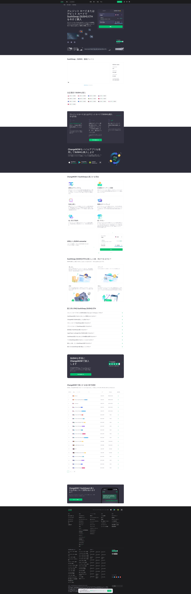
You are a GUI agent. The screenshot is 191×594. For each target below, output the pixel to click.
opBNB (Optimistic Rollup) (79, 445)
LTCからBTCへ (97, 569)
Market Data (88, 85)
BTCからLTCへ (103, 561)
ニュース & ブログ (71, 517)
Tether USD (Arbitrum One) (81, 437)
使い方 (102, 517)
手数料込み (101, 17)
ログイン (119, 1)
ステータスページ (104, 524)
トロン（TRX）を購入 (71, 570)
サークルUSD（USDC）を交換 (83, 558)
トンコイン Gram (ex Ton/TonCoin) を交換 (82, 568)
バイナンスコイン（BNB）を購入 (72, 559)
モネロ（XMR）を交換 (82, 560)
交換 (91, 1)
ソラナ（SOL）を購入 (71, 575)
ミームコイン (81, 533)
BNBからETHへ (92, 569)
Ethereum (76, 403)
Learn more (118, 115)
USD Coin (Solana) (79, 460)
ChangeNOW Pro (81, 515)
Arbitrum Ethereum (80, 411)
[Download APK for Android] (93, 162)
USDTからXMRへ (91, 558)
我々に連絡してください (105, 521)
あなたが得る (102, 21)
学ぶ (101, 1)
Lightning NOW (81, 542)
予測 (79, 526)
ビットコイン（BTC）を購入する (72, 552)
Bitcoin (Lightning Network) (81, 399)
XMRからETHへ (98, 566)
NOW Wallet (81, 521)
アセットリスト (92, 526)
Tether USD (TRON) (79, 414)
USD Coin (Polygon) (80, 467)
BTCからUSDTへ (92, 555)
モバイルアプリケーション (83, 519)
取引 (79, 546)
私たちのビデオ (70, 521)
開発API (91, 515)
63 (74, 471)
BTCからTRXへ (103, 566)
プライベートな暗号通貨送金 (83, 530)
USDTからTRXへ (98, 552)
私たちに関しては (71, 515)
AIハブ (80, 528)
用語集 (102, 519)
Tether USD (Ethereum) (79, 418)
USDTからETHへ (103, 555)
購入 (111, 26)
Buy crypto (69, 4)
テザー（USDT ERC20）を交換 (83, 555)
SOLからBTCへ (92, 574)
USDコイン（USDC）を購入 (72, 561)
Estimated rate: (104, 241)
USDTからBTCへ (92, 577)
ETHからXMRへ (92, 560)
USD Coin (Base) (78, 464)
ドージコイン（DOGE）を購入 (73, 565)
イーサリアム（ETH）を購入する (72, 555)
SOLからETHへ (103, 552)
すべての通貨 (81, 576)
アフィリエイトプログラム (94, 521)
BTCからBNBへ (98, 572)
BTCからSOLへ (103, 577)
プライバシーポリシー (115, 519)
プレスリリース (70, 519)
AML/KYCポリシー (114, 515)
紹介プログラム (92, 519)
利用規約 (113, 517)
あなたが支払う (102, 13)
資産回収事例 (114, 526)
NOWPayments (92, 530)
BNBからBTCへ (98, 561)
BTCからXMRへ (92, 552)
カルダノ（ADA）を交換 (83, 562)
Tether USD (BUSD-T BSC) (80, 422)
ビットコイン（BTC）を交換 (83, 551)
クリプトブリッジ (82, 537)
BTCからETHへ (92, 571)
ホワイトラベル (92, 524)
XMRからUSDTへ (97, 575)
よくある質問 (103, 515)
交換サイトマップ (82, 578)
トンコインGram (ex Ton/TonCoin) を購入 (71, 573)
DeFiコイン (80, 535)
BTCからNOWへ (103, 569)
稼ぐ (94, 1)
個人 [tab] (67, 1)
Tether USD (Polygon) (80, 433)
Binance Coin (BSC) (79, 441)
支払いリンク (81, 544)
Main (64, 4)
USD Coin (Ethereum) (79, 456)
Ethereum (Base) (78, 407)
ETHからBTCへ (92, 563)
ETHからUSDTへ (103, 563)
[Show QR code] (100, 162)
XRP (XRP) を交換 (82, 570)
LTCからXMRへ (98, 555)
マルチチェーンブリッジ (94, 528)
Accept (109, 590)
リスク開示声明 (114, 521)
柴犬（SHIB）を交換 (82, 572)
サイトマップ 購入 (71, 582)
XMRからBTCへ (92, 566)
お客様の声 (70, 524)
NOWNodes (92, 533)
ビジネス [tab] (72, 1)
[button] (119, 14)
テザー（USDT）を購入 (71, 557)
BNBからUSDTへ (97, 577)
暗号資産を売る (70, 580)
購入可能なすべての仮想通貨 (72, 578)
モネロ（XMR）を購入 (71, 568)
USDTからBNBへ (102, 558)
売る (118, 18)
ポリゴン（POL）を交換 (82, 565)
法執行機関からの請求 (115, 524)
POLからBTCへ (103, 575)
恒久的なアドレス (82, 517)
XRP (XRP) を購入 (71, 563)
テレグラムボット (82, 540)
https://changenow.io (75, 123)
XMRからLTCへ (98, 563)
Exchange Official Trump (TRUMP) (82, 574)
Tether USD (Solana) (80, 426)
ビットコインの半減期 (104, 526)
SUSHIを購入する (95, 139)
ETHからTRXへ (103, 572)
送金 (98, 1)
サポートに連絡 (76, 499)
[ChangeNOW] (62, 2)
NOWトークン (81, 524)
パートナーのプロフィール (94, 517)
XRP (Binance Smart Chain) (80, 452)
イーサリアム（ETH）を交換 (83, 553)
